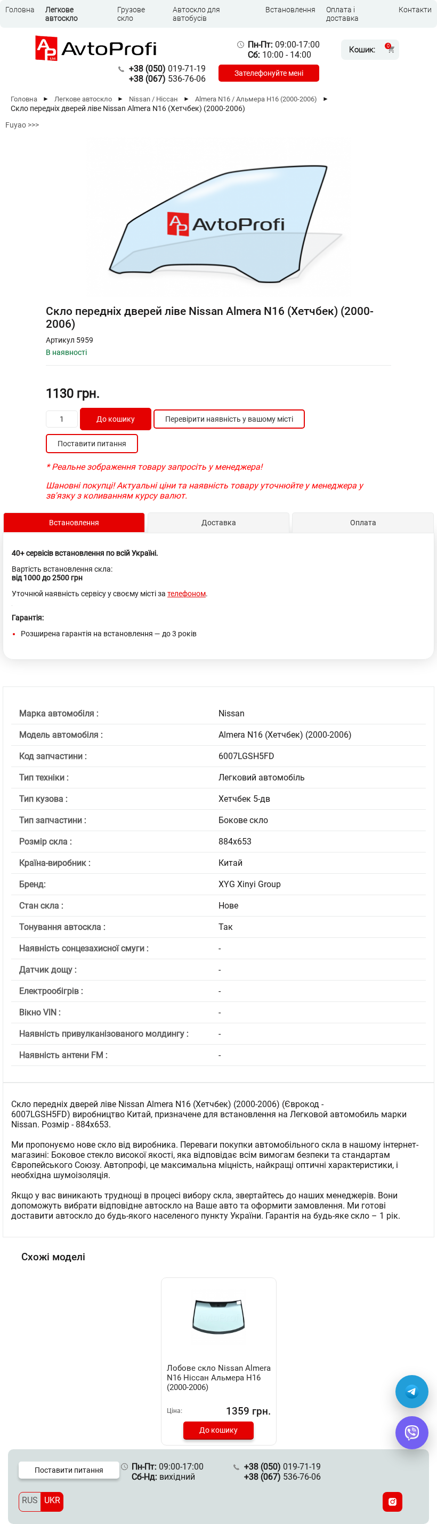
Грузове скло (131, 13)
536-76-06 (167, 79)
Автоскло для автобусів (196, 13)
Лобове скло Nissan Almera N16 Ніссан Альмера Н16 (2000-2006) (219, 1377)
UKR (52, 1500)
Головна (20, 9)
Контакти (415, 9)
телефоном (186, 593)
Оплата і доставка (342, 13)
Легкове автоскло (61, 13)
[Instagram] (392, 1502)
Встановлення (290, 9)
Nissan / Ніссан (153, 99)
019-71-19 (167, 69)
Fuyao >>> (22, 125)
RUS (30, 1500)
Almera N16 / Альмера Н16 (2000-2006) (256, 99)
